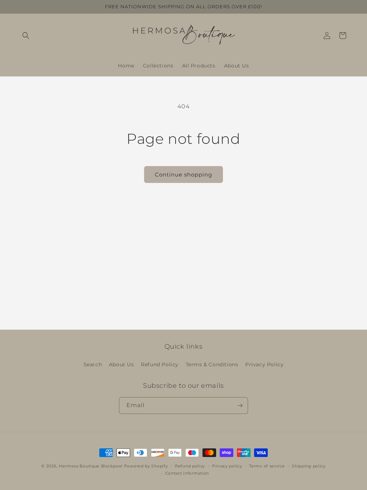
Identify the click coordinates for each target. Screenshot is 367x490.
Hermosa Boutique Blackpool (91, 465)
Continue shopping (183, 174)
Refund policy (190, 465)
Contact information (187, 473)
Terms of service (267, 465)
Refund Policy (159, 364)
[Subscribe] (240, 405)
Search (93, 364)
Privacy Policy (264, 364)
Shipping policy (309, 465)
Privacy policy (227, 465)
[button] (26, 35)
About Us (121, 364)
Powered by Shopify (146, 465)
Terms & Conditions (212, 364)
